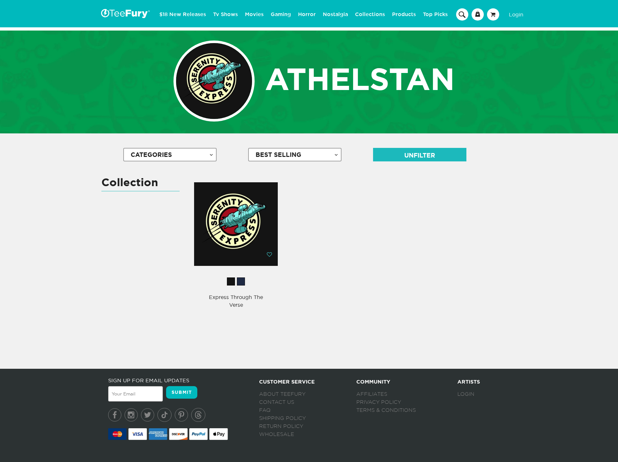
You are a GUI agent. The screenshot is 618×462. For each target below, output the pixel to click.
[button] (269, 254)
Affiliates (371, 394)
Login (516, 14)
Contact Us (276, 402)
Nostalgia (335, 14)
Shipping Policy (282, 418)
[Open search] (462, 14)
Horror (307, 14)
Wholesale (276, 434)
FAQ (265, 410)
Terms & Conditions (386, 410)
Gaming (281, 14)
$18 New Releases (182, 14)
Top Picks (435, 14)
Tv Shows (225, 14)
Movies (254, 14)
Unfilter (419, 155)
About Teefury (282, 394)
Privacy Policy (378, 402)
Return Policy (281, 426)
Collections (370, 14)
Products (404, 14)
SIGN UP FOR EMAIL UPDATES (148, 380)
